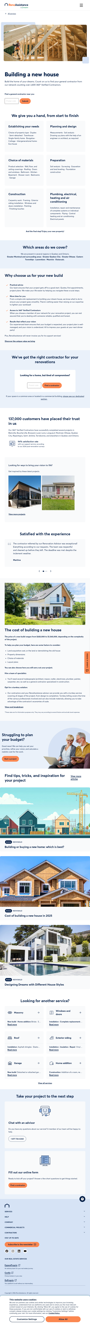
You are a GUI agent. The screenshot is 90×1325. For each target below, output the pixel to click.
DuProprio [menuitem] (9, 1284)
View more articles (76, 781)
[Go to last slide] (39, 571)
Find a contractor (52, 385)
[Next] (50, 571)
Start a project (10, 760)
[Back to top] (82, 1202)
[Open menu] (81, 5)
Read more (12, 1028)
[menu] (41, 5)
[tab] (43, 571)
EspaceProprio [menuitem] (11, 1269)
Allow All (63, 1319)
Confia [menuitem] (7, 1276)
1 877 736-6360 (17, 1142)
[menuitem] (7, 1209)
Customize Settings (27, 1319)
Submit (25, 101)
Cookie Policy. (54, 1313)
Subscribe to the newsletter (20, 1248)
